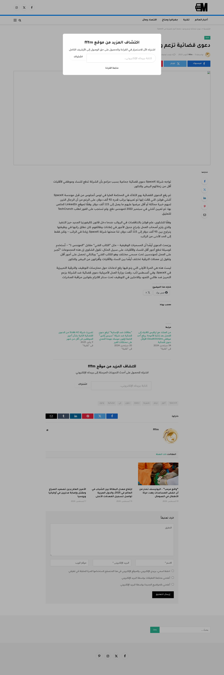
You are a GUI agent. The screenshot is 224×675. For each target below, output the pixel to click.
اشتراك (78, 57)
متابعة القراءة (112, 67)
